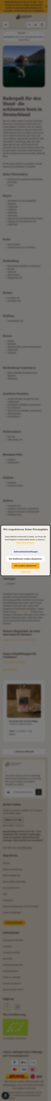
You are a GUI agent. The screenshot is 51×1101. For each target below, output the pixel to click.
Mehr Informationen (25, 542)
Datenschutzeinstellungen (26, 552)
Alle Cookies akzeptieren (25, 566)
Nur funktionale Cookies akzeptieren (25, 559)
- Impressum (25, 571)
